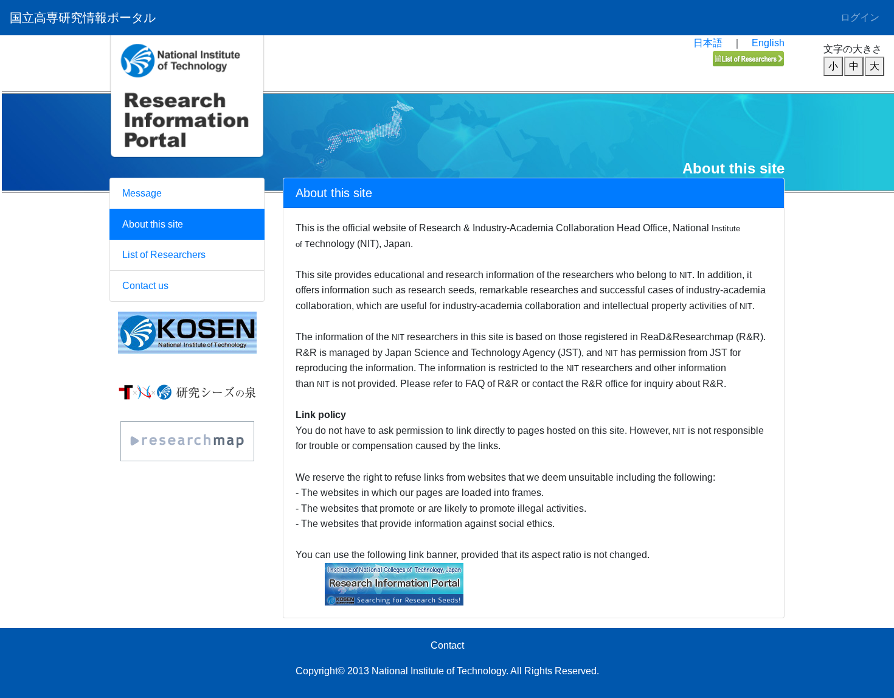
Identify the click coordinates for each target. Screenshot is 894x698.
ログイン (859, 17)
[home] (187, 124)
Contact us (145, 286)
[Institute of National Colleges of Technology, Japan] (187, 333)
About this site (152, 224)
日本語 (707, 43)
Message (142, 193)
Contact (447, 645)
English (768, 43)
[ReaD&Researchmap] (187, 441)
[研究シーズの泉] (187, 391)
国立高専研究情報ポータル (83, 17)
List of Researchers (164, 255)
